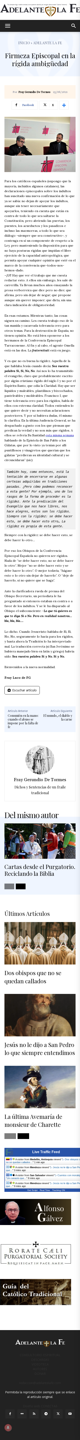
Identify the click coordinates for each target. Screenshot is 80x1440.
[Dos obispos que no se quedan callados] (40, 943)
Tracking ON (58, 1190)
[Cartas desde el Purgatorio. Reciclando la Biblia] (40, 841)
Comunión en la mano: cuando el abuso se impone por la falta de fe (23, 721)
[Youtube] (70, 1413)
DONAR (40, 1373)
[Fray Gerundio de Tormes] (40, 760)
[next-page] (21, 886)
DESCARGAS (40, 1360)
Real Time (45, 1190)
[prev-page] (9, 886)
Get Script (32, 1190)
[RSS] (34, 1413)
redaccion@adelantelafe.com (40, 1383)
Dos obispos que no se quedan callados (32, 977)
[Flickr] (22, 1413)
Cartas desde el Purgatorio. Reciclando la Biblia (39, 870)
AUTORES (40, 1369)
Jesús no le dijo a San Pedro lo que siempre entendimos (39, 1049)
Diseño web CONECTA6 (40, 1406)
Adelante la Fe (47, 42)
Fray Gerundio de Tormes (34, 92)
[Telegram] (46, 1413)
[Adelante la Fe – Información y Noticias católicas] (40, 10)
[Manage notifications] (8, 1427)
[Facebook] (10, 1413)
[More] (64, 105)
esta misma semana (60, 435)
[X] (58, 1413)
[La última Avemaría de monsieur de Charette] (40, 1087)
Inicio (24, 42)
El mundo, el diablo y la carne (57, 717)
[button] (7, 26)
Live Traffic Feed (46, 1152)
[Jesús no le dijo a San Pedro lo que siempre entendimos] (40, 1015)
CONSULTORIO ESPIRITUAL (40, 1355)
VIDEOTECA (40, 1364)
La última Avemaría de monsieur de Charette (33, 1120)
